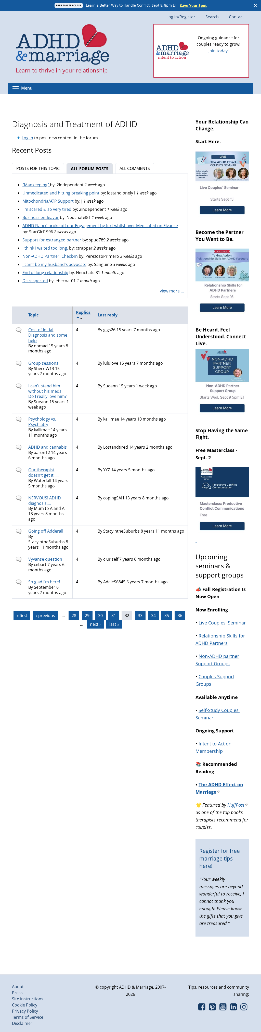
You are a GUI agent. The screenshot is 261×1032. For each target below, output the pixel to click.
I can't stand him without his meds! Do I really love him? (47, 391)
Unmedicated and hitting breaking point (60, 193)
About (18, 986)
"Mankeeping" (36, 185)
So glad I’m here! (44, 582)
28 (74, 615)
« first (22, 615)
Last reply (108, 315)
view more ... (172, 291)
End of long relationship (45, 272)
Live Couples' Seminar (222, 623)
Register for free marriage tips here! (219, 858)
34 (153, 615)
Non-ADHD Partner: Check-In (50, 256)
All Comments (135, 168)
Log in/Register (180, 17)
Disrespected (35, 281)
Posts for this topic (38, 168)
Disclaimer (22, 1023)
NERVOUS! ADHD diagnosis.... (44, 500)
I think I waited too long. (45, 248)
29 (87, 615)
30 (100, 615)
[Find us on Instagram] (244, 1008)
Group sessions (43, 363)
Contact (236, 17)
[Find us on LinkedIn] (233, 1008)
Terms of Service (27, 1017)
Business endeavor (40, 217)
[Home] (62, 45)
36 (180, 615)
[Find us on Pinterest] (212, 1008)
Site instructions (27, 999)
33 (140, 615)
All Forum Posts (92, 168)
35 (166, 615)
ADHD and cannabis (47, 447)
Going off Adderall (45, 531)
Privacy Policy (25, 1011)
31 (113, 615)
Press (17, 993)
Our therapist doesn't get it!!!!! (43, 472)
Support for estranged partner (51, 240)
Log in (27, 138)
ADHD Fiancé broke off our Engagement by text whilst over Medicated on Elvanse (100, 225)
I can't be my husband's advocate (54, 264)
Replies (83, 312)
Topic (33, 315)
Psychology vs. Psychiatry (42, 421)
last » (114, 624)
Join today (218, 51)
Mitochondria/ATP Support (48, 201)
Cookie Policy (24, 1005)
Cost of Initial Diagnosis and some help (47, 335)
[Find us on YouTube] (223, 1008)
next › (95, 624)
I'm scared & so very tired (46, 209)
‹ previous (45, 615)
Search (212, 17)
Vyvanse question (45, 559)
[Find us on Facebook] (202, 1008)
